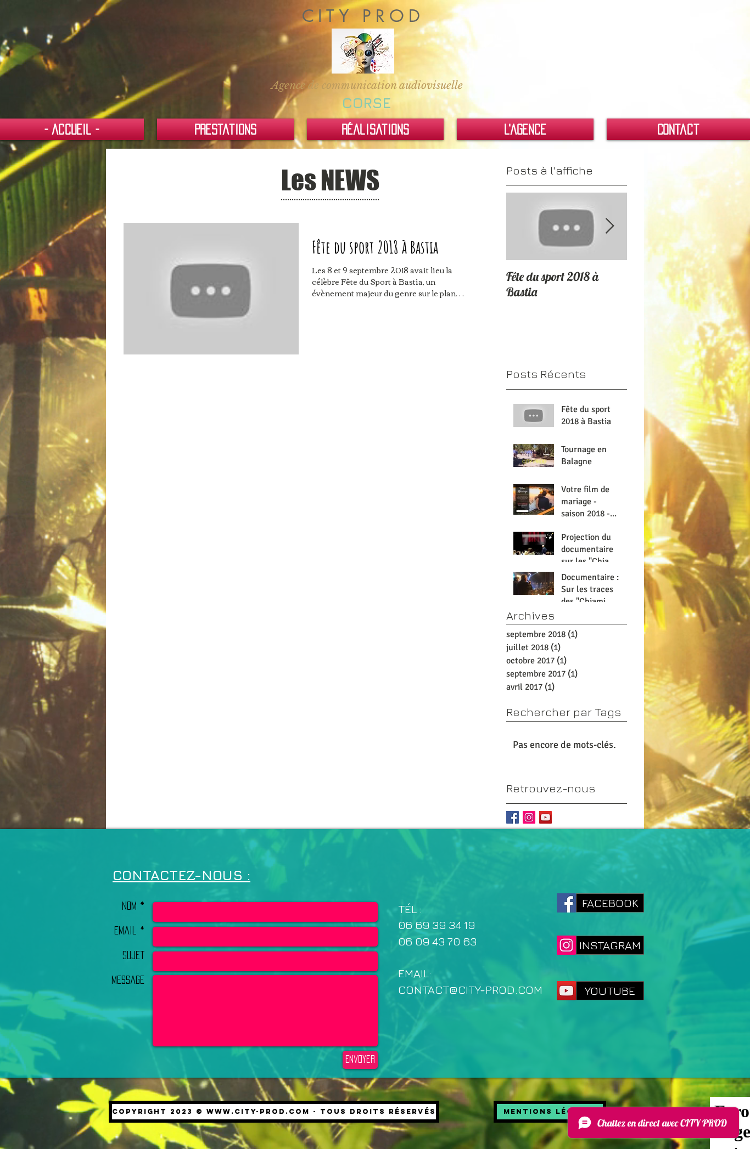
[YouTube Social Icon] (545, 817)
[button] (367, 86)
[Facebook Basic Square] (512, 817)
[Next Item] (609, 226)
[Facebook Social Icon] (566, 903)
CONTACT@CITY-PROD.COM (470, 989)
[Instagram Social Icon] (529, 817)
